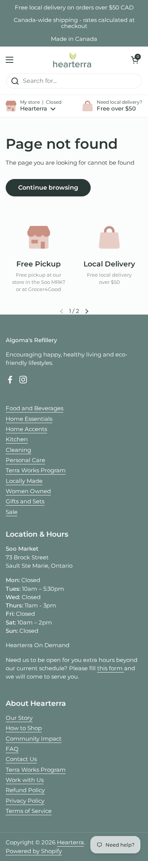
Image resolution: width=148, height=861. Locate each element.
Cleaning (18, 450)
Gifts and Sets (25, 501)
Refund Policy (25, 790)
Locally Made (24, 481)
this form (110, 668)
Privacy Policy (25, 800)
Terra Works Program (36, 470)
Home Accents (26, 429)
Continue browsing (48, 187)
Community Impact (33, 738)
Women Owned (28, 491)
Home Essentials (29, 419)
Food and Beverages (34, 408)
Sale (11, 512)
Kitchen (17, 439)
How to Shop (24, 728)
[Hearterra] (72, 59)
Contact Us (21, 759)
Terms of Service (29, 811)
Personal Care (25, 460)
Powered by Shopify (34, 851)
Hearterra (70, 842)
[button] (134, 59)
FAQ (12, 749)
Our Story (19, 718)
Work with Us (25, 780)
